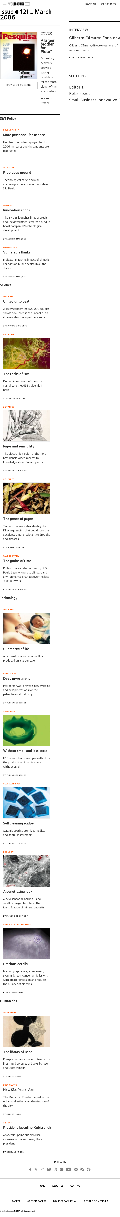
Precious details (15, 964)
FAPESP (16, 1201)
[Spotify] (75, 1169)
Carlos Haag (13, 1076)
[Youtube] (68, 1169)
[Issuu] (87, 1169)
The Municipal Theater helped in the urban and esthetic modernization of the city (26, 1101)
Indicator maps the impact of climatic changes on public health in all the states (26, 264)
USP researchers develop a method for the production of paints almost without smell (26, 762)
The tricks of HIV (16, 374)
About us (58, 1186)
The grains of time (17, 561)
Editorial (77, 87)
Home (42, 1186)
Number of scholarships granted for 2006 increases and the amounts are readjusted (26, 146)
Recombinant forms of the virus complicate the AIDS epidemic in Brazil (23, 385)
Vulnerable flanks (16, 252)
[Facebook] (31, 1169)
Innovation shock (16, 210)
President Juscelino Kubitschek (27, 1128)
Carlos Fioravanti (16, 471)
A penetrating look (17, 892)
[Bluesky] (48, 1169)
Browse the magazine (18, 85)
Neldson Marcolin (82, 57)
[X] (36, 1169)
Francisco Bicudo (16, 398)
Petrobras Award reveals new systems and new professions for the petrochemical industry (26, 690)
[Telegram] (61, 1169)
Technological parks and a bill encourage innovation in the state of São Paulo (26, 184)
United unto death (17, 301)
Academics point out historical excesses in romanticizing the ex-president (24, 1139)
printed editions (108, 4)
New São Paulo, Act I (19, 1090)
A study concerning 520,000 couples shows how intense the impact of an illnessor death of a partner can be (26, 313)
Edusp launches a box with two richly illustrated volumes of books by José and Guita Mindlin (26, 1063)
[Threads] (55, 1169)
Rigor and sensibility (18, 446)
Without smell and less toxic (25, 751)
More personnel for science (24, 135)
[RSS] (81, 1169)
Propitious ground (17, 173)
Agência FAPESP (37, 1201)
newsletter (90, 4)
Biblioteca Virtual (65, 1201)
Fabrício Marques (16, 239)
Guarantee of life (16, 649)
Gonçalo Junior (15, 1152)
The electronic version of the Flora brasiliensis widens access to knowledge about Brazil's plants (24, 458)
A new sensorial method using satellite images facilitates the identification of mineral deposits (23, 903)
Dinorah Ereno (14, 993)
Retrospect (79, 94)
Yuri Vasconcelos (16, 703)
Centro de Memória (96, 1201)
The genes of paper (18, 519)
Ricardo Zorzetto (17, 326)
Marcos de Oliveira (17, 916)
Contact (76, 1186)
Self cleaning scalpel (19, 823)
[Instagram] (42, 1169)
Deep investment (16, 678)
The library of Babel (18, 1052)
